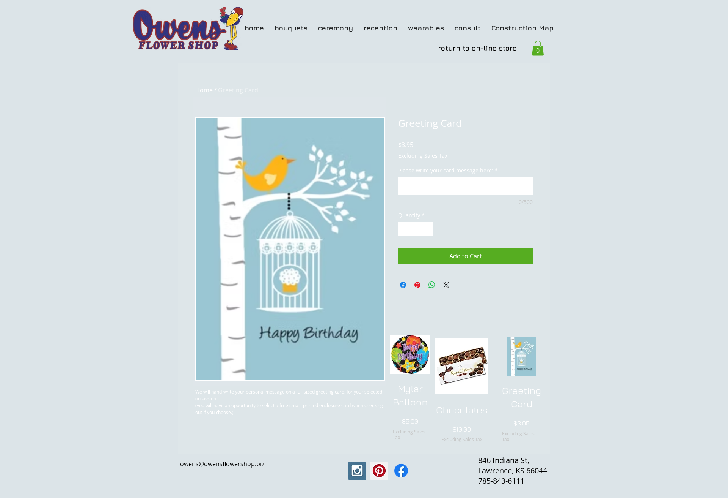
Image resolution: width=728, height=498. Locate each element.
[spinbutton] (415, 229)
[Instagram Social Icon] (357, 471)
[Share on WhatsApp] (431, 284)
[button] (538, 48)
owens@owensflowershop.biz (222, 464)
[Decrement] (404, 229)
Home (204, 90)
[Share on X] (446, 284)
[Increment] (427, 229)
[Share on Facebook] (403, 284)
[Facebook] (401, 471)
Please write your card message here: (448, 170)
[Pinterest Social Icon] (379, 471)
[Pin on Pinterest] (417, 284)
